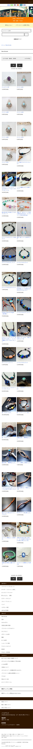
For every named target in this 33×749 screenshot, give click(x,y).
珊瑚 (3, 637)
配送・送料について (13, 734)
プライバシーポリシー (16, 735)
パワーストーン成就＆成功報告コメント (10, 673)
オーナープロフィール (7, 682)
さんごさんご (5, 631)
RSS (2, 737)
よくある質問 (5, 664)
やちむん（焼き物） (6, 652)
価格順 (10, 58)
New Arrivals (8, 45)
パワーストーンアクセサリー (8, 628)
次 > (20, 65)
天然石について (5, 667)
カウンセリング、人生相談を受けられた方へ (11, 670)
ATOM (5, 737)
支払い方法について (5, 734)
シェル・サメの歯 (6, 643)
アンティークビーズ (6, 646)
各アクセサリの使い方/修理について (10, 658)
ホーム (3, 45)
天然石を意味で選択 (6, 625)
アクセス (4, 676)
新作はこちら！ (9, 25)
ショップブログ (24, 735)
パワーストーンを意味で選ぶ (23, 25)
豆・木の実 (4, 640)
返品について (20, 734)
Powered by (3, 746)
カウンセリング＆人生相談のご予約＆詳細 (11, 661)
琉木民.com (16, 11)
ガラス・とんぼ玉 (6, 634)
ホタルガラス (5, 622)
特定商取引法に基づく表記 (7, 735)
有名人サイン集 (5, 679)
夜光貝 (3, 649)
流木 (3, 619)
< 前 (13, 65)
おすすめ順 (5, 58)
